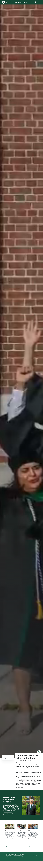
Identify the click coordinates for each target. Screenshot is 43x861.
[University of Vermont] (6, 3)
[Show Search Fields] (35, 2)
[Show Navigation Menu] (39, 2)
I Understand (32, 855)
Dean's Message (8, 813)
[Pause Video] (39, 752)
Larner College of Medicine (20, 2)
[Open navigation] (12, 758)
